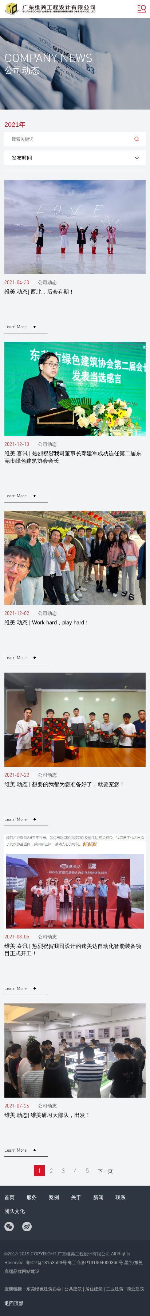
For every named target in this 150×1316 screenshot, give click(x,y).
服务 (32, 1197)
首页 (9, 1197)
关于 (76, 1197)
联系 (120, 1197)
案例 (54, 1197)
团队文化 (14, 1211)
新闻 (98, 1197)
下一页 (105, 1171)
